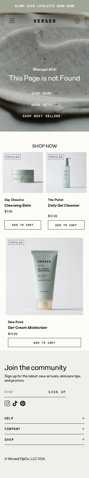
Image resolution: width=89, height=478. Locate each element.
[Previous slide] (6, 6)
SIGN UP (57, 391)
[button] (12, 21)
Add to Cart (23, 224)
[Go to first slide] (83, 6)
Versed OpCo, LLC (22, 458)
